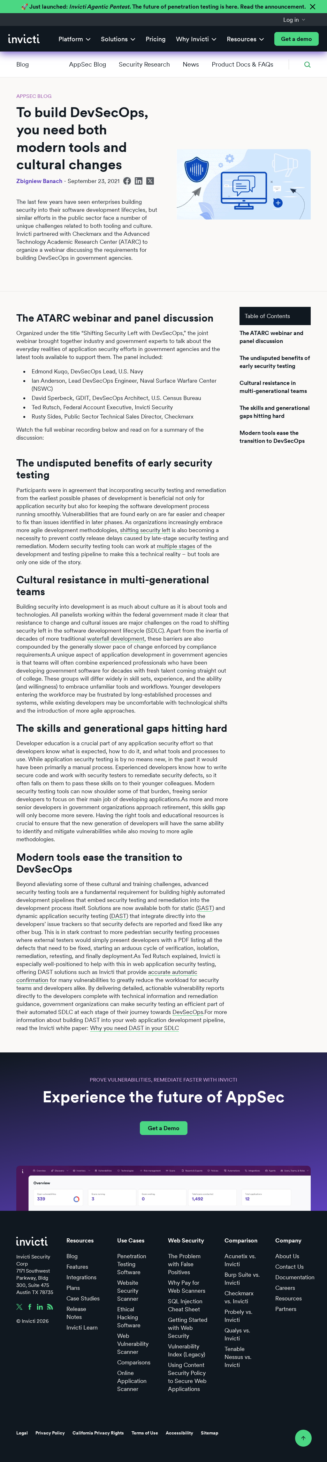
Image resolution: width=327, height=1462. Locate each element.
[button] (294, 19)
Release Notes (76, 1313)
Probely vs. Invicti (238, 1315)
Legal (22, 1432)
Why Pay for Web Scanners (186, 1286)
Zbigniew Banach (39, 181)
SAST (205, 908)
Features (77, 1266)
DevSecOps (187, 1012)
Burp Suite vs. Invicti (242, 1278)
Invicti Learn (82, 1327)
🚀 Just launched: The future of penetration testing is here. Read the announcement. (163, 6)
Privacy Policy (50, 1432)
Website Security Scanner (127, 1290)
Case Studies (83, 1298)
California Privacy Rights (98, 1432)
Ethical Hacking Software (129, 1317)
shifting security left (145, 530)
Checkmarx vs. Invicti (239, 1297)
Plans (73, 1287)
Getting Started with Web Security (187, 1327)
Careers (285, 1287)
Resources (288, 1298)
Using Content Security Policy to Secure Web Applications (187, 1377)
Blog (22, 64)
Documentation (295, 1277)
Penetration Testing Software (131, 1264)
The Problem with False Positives (184, 1264)
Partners (285, 1309)
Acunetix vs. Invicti (240, 1260)
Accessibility (179, 1432)
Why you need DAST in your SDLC (134, 1028)
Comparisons (133, 1362)
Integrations (81, 1277)
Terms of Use (145, 1432)
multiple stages (176, 546)
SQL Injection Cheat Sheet (185, 1305)
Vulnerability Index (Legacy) (186, 1350)
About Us (287, 1256)
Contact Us (289, 1266)
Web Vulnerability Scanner (132, 1343)
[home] (24, 39)
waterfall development (115, 638)
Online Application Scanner (132, 1381)
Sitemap (209, 1432)
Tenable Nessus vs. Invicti (237, 1357)
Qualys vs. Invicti (237, 1334)
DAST (118, 916)
